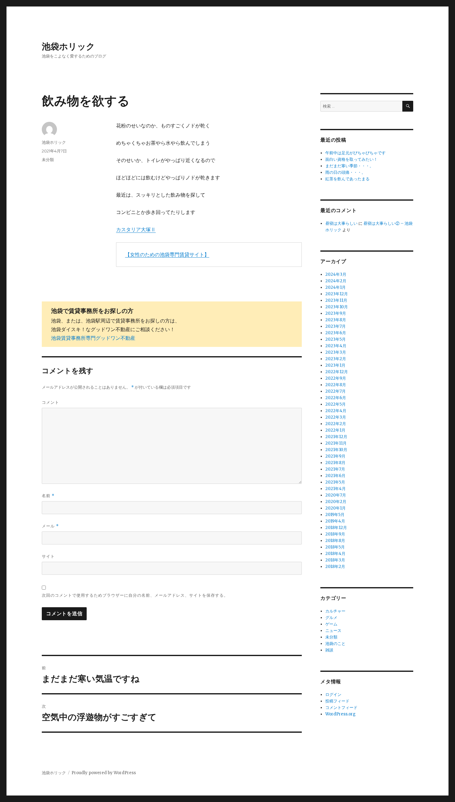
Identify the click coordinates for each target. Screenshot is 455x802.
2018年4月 (335, 553)
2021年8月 (335, 462)
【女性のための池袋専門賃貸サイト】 (167, 254)
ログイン (333, 694)
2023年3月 (335, 352)
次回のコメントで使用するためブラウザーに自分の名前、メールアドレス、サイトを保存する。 (135, 595)
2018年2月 (335, 566)
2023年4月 (335, 345)
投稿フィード (337, 701)
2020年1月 (335, 508)
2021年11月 (336, 443)
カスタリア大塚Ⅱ (136, 229)
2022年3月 (335, 417)
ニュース (333, 630)
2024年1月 (335, 287)
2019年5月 (334, 514)
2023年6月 (335, 332)
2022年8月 (335, 384)
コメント (50, 402)
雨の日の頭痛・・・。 (345, 172)
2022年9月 (335, 378)
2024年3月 (335, 274)
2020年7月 (335, 495)
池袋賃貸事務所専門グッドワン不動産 (93, 338)
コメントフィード (341, 707)
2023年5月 (335, 339)
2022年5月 (335, 404)
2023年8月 (335, 319)
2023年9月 (335, 313)
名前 (48, 495)
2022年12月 (336, 371)
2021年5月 (335, 482)
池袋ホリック (68, 46)
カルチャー (335, 611)
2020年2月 (335, 501)
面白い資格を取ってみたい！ (351, 159)
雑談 (329, 650)
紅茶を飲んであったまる (347, 178)
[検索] (407, 106)
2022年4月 (335, 410)
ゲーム (331, 624)
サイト (48, 556)
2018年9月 (335, 534)
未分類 (48, 159)
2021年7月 (335, 469)
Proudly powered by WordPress (104, 772)
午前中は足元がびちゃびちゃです (355, 153)
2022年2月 (335, 423)
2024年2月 (335, 281)
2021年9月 (335, 456)
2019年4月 (335, 521)
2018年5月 (335, 547)
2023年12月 (336, 293)
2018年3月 (335, 560)
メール (50, 526)
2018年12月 (336, 527)
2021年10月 (336, 449)
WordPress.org (340, 714)
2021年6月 (335, 475)
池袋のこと (335, 643)
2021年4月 (335, 488)
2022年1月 (335, 430)
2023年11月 (336, 300)
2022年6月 (335, 397)
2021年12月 (336, 436)
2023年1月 (335, 365)
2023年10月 (336, 306)
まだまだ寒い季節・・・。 (349, 166)
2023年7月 (335, 326)
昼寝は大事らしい (341, 223)
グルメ (331, 617)
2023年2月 (335, 358)
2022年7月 (335, 391)
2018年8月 (335, 540)
